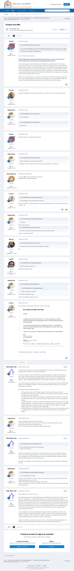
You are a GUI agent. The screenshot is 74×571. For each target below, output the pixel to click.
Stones (11, 41)
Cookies (44, 565)
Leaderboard (32, 10)
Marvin (11, 239)
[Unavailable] (43, 328)
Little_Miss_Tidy (15, 28)
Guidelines (23, 14)
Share (55, 29)
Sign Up (66, 4)
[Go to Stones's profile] (11, 46)
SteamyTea (11, 110)
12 (12, 379)
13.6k (12, 271)
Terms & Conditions (21, 10)
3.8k (12, 53)
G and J (35, 45)
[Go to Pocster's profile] (11, 95)
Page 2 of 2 (19, 35)
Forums (6, 14)
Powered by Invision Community (37, 568)
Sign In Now (51, 546)
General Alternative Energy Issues (25, 30)
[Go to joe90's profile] (11, 264)
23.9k (12, 122)
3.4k (12, 186)
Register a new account (22, 546)
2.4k (12, 251)
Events (12, 14)
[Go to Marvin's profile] (11, 244)
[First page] (6, 36)
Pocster (11, 90)
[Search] (68, 10)
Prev (9, 35)
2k (12, 206)
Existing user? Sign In (56, 4)
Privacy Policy (31, 565)
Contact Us (38, 565)
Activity (7, 10)
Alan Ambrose (11, 174)
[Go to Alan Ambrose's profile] (11, 179)
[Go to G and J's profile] (11, 199)
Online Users (36, 14)
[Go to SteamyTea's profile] (11, 115)
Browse (13, 10)
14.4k (12, 102)
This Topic (62, 10)
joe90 (11, 259)
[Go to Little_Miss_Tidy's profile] (7, 29)
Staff (30, 14)
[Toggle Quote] (20, 45)
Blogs (17, 14)
